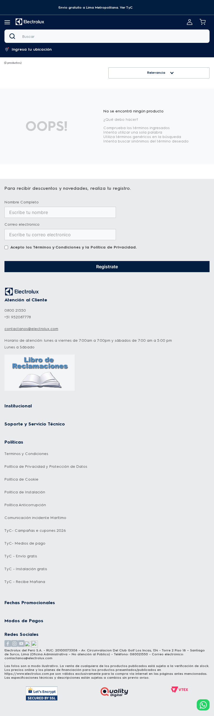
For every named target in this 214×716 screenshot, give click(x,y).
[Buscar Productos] (13, 36)
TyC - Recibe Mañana (24, 581)
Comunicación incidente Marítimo (35, 517)
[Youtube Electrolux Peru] (21, 644)
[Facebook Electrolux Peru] (7, 644)
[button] (95, 7)
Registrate (107, 266)
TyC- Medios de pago (24, 543)
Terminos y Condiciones (26, 453)
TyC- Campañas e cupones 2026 (35, 530)
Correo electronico (22, 224)
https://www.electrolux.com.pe (29, 674)
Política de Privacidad (113, 247)
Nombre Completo (21, 202)
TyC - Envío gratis (20, 556)
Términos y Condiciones (57, 247)
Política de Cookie (21, 479)
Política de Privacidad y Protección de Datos (45, 466)
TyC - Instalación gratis (25, 569)
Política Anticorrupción (25, 505)
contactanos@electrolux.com (31, 328)
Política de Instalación (24, 492)
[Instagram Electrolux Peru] (14, 644)
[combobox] (107, 36)
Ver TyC (126, 7)
